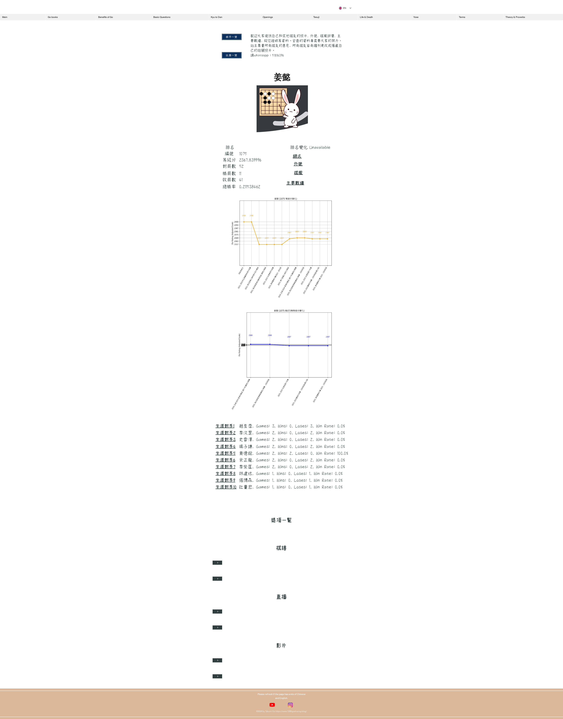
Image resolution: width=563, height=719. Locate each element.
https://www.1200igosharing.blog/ (291, 711)
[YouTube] (272, 705)
